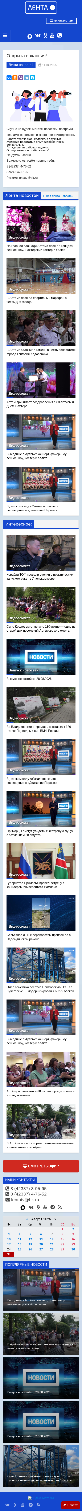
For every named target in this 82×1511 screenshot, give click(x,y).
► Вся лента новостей (57, 195)
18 (19, 1244)
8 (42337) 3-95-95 (28, 1188)
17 (9, 1244)
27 (41, 1249)
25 (19, 1249)
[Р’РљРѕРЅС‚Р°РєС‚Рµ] (9, 77)
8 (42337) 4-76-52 (28, 1194)
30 (73, 1249)
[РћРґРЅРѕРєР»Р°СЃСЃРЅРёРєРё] (14, 77)
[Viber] (20, 77)
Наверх (72, 1505)
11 (19, 1239)
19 (30, 1244)
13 (41, 1239)
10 (9, 1239)
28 (51, 1249)
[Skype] (32, 77)
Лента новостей (21, 65)
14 (51, 1239)
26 (30, 1249)
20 (41, 1244)
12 (30, 1239)
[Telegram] (26, 77)
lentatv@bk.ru (24, 1199)
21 (51, 1244)
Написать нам (63, 20)
